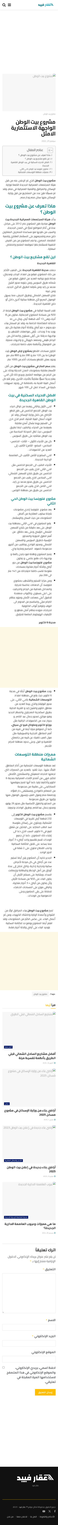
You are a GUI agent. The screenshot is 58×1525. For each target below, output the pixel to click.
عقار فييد (22, 1507)
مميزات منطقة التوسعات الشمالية (33, 172)
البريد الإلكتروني (44, 1336)
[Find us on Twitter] (49, 1511)
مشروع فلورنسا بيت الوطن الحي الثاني (34, 169)
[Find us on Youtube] (44, 1511)
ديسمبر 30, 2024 (48, 1232)
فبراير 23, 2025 (48, 1176)
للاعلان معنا (22, 1517)
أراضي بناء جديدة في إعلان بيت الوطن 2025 (31, 1169)
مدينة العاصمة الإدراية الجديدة (16, 1217)
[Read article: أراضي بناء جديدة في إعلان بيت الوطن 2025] (29, 1144)
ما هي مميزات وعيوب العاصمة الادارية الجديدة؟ (30, 1226)
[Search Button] (4, 5)
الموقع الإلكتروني (43, 1352)
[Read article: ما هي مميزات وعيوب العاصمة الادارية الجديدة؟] (29, 1201)
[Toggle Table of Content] (48, 150)
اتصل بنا (33, 1517)
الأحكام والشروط (47, 1517)
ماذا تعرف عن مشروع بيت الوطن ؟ (34, 155)
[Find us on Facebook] (55, 1511)
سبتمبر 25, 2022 (49, 141)
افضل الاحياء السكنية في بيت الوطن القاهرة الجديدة (30, 164)
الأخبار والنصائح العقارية (13, 1160)
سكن (7, 1103)
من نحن (10, 1517)
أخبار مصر (8, 1047)
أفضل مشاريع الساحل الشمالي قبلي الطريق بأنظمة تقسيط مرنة (32, 1055)
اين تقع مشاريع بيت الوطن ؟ (37, 158)
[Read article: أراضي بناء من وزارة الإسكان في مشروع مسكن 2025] (29, 1088)
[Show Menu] (9, 5)
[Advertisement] (29, 43)
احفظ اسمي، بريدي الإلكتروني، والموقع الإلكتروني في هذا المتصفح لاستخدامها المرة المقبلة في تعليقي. (31, 1375)
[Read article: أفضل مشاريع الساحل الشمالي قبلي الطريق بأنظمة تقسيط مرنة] (29, 1031)
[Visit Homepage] (45, 4)
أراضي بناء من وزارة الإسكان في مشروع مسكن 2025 (30, 1112)
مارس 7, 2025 (49, 1119)
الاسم (51, 1320)
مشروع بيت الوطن (40, 994)
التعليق (49, 1269)
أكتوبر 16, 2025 (48, 1063)
